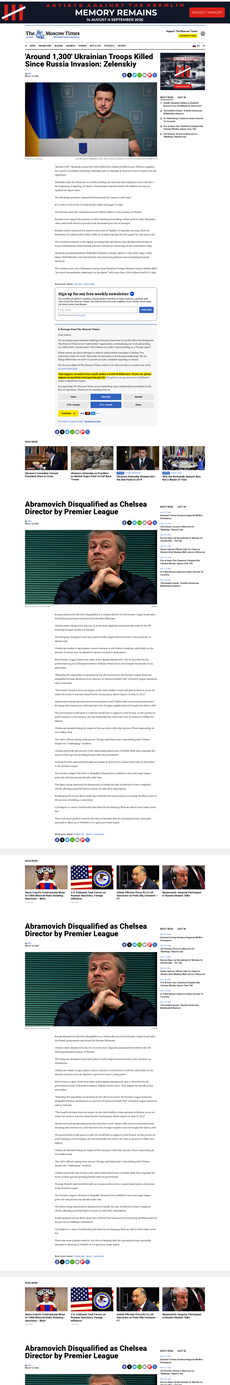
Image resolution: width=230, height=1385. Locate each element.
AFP (29, 74)
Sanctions (98, 834)
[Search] (204, 46)
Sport (89, 834)
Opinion (82, 46)
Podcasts (109, 46)
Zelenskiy (89, 284)
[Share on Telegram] (134, 75)
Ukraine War (44, 46)
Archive (122, 46)
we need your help (67, 368)
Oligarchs (79, 834)
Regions (58, 46)
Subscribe (146, 310)
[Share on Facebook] (124, 75)
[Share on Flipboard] (149, 75)
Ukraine (78, 284)
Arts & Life (95, 46)
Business (70, 46)
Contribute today (188, 36)
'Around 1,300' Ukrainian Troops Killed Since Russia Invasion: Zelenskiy (89, 60)
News (32, 46)
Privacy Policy (81, 315)
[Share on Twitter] (129, 75)
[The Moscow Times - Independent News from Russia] (52, 34)
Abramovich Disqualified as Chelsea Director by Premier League (86, 508)
